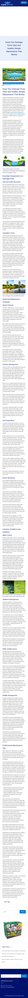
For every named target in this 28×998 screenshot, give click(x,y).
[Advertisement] (14, 21)
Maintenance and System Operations (14, 83)
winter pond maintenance (9, 485)
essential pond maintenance (17, 112)
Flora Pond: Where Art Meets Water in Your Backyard (13, 950)
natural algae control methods (14, 541)
